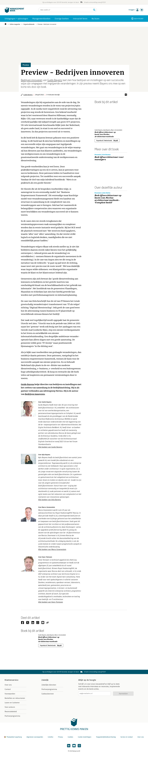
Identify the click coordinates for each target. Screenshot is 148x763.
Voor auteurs (10, 707)
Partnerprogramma (12, 716)
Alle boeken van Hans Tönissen (50, 602)
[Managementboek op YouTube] (74, 745)
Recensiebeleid (11, 711)
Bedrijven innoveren (31, 80)
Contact (8, 689)
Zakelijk (44, 680)
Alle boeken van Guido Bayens (50, 447)
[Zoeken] (94, 10)
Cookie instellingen (84, 737)
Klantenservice (11, 680)
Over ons (8, 685)
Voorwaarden (10, 694)
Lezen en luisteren (12, 703)
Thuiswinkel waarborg (14, 737)
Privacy (60, 737)
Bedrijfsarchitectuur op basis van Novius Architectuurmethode (105, 134)
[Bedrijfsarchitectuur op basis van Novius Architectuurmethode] (102, 116)
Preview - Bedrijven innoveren (47, 24)
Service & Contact (126, 737)
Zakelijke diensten (48, 685)
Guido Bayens (54, 80)
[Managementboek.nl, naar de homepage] (14, 12)
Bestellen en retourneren (15, 698)
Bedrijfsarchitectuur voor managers (109, 158)
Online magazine (15, 24)
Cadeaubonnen (47, 694)
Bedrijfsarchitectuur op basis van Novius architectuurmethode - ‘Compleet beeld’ (108, 199)
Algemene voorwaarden (35, 737)
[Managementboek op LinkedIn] (68, 745)
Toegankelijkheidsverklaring (106, 737)
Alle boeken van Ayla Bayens (49, 500)
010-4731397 (138, 19)
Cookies (70, 737)
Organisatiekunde (28, 24)
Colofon (50, 737)
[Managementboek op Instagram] (79, 745)
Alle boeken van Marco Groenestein (52, 549)
